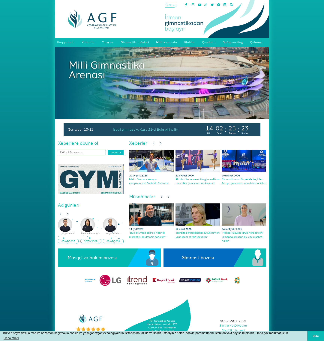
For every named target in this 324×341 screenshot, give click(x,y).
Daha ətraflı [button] (11, 338)
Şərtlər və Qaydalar (233, 325)
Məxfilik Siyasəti (233, 330)
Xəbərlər (138, 143)
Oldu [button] (316, 335)
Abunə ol (116, 152)
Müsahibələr (142, 197)
